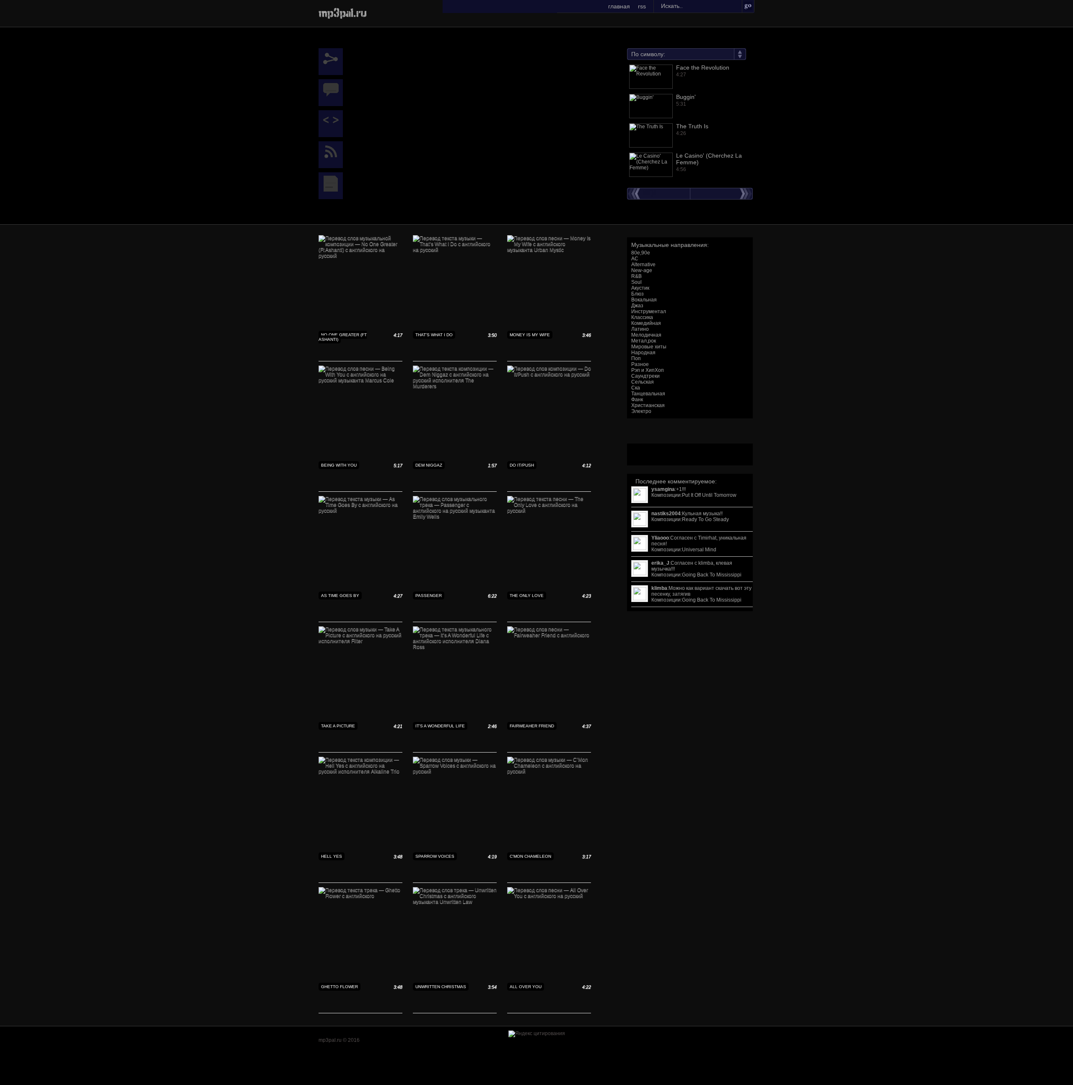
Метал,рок (643, 341)
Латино (640, 329)
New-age (641, 270)
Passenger (428, 595)
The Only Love (527, 595)
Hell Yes (331, 856)
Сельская (642, 382)
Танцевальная (648, 394)
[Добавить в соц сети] (333, 61)
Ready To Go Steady (705, 519)
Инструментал (648, 311)
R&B (636, 276)
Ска (635, 388)
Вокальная (644, 300)
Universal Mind (699, 550)
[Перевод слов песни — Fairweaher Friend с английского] (549, 635)
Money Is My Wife (530, 334)
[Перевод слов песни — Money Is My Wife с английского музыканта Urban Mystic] (549, 250)
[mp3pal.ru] (343, 12)
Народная (643, 353)
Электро (641, 411)
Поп (636, 358)
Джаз (637, 306)
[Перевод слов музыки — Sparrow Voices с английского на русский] (455, 771)
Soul (636, 282)
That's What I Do (434, 334)
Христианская (648, 405)
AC (634, 259)
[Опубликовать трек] (333, 123)
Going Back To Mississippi (711, 575)
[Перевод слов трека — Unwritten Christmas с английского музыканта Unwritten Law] (455, 902)
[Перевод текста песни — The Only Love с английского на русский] (549, 511)
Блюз (637, 294)
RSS (642, 6)
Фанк (637, 399)
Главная (619, 6)
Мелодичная (646, 335)
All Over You (526, 986)
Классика (642, 317)
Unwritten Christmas (440, 986)
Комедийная (646, 323)
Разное (640, 364)
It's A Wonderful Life (440, 726)
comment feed (333, 154)
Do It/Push (522, 465)
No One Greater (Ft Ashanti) (343, 337)
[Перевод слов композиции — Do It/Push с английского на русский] (549, 374)
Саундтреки (645, 376)
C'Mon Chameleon (530, 856)
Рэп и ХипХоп (647, 370)
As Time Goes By (340, 595)
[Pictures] (333, 185)
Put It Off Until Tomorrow (709, 495)
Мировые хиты (648, 347)
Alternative (643, 264)
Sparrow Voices (434, 856)
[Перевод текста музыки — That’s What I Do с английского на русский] (455, 250)
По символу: (648, 54)
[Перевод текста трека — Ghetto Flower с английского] (360, 896)
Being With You (339, 465)
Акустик (640, 288)
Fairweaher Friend (532, 726)
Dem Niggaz (428, 465)
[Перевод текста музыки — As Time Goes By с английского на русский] (360, 511)
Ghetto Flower (339, 986)
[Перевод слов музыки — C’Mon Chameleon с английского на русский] (549, 771)
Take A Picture (338, 726)
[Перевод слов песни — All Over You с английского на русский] (549, 896)
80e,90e (640, 253)
